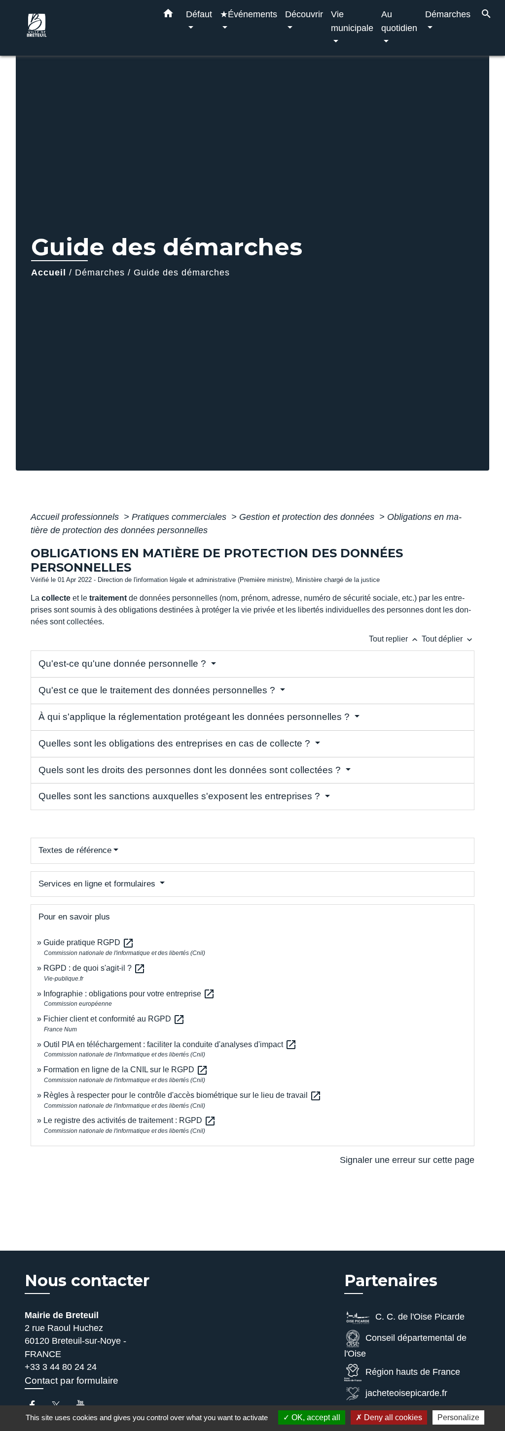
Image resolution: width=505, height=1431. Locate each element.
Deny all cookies (392, 1417)
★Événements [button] (248, 14)
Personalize (458, 1417)
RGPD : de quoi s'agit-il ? (94, 968)
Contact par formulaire (71, 1380)
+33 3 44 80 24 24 (61, 1367)
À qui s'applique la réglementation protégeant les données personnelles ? (195, 717)
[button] (168, 15)
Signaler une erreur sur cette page (407, 1160)
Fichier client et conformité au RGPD (114, 1019)
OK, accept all (314, 1417)
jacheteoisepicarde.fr (406, 1393)
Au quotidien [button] (399, 21)
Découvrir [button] (304, 14)
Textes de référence (74, 850)
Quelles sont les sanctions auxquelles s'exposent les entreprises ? (180, 796)
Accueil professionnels (76, 517)
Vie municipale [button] (352, 21)
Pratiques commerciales (180, 517)
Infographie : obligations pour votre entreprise (129, 993)
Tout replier (394, 639)
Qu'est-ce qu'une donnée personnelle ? (123, 663)
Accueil (48, 272)
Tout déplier (448, 639)
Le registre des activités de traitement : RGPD (129, 1120)
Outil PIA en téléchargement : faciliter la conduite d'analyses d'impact (170, 1044)
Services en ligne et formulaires (98, 883)
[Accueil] (84, 27)
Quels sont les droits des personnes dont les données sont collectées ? (190, 770)
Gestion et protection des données (308, 517)
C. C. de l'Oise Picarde (420, 1317)
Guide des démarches (182, 272)
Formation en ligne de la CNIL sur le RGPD (125, 1069)
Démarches (100, 272)
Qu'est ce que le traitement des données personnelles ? (158, 690)
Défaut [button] (199, 14)
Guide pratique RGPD (88, 942)
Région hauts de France (412, 1372)
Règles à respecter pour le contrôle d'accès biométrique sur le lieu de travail (182, 1095)
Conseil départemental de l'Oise (405, 1346)
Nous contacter (87, 1280)
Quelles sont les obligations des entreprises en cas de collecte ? (175, 743)
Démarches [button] (447, 14)
